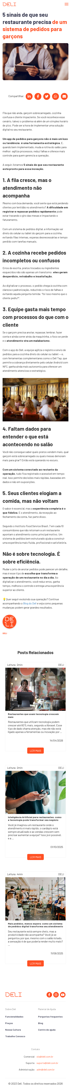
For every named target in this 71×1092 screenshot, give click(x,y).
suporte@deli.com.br (47, 1062)
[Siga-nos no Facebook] (49, 994)
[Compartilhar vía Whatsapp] (55, 96)
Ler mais (35, 750)
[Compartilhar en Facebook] (37, 96)
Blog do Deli (30, 603)
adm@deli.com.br (46, 1069)
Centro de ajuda (46, 1029)
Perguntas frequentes (50, 1016)
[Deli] (9, 4)
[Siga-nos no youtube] (62, 994)
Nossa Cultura (13, 1029)
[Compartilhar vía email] (64, 96)
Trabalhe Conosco (15, 1036)
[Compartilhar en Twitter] (46, 96)
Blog (40, 1023)
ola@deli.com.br (45, 1056)
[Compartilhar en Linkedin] (29, 96)
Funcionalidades (14, 1016)
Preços (9, 1023)
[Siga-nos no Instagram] (56, 994)
